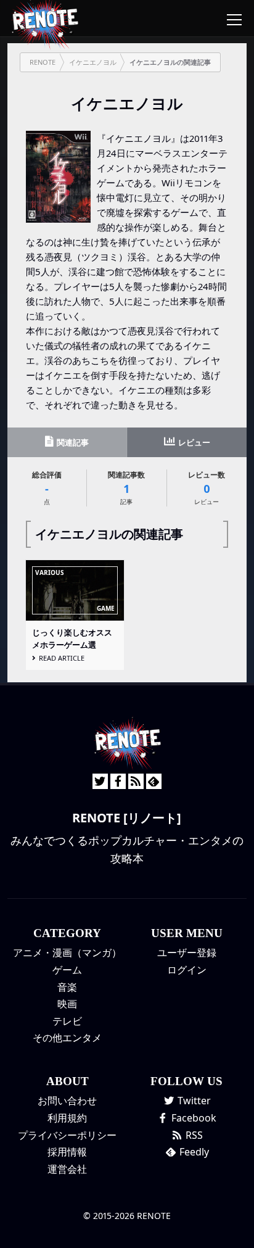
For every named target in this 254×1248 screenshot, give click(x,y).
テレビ (67, 1021)
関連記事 (72, 442)
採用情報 (67, 1152)
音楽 (67, 987)
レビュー (193, 442)
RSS (193, 1135)
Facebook (192, 1118)
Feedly (193, 1152)
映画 (67, 1003)
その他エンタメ (67, 1037)
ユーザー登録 (186, 952)
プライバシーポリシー (67, 1135)
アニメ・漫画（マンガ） (67, 952)
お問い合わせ (67, 1100)
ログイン (187, 970)
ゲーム (67, 970)
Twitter (193, 1100)
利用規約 (67, 1118)
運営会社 (67, 1169)
